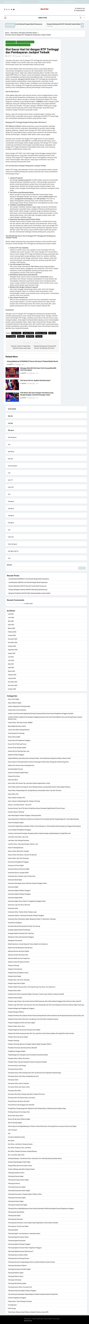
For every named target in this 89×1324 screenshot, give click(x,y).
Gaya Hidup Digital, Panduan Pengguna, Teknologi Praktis (24, 815)
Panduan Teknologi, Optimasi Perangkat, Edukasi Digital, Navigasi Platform (29, 1044)
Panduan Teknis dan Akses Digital (18, 1037)
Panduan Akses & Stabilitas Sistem (18, 972)
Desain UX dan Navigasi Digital (17, 747)
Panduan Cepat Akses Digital (16, 983)
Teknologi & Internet (14, 1183)
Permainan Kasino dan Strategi (17, 1065)
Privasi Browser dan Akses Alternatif (18, 1101)
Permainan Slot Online (14, 1090)
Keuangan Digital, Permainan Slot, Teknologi (21, 933)
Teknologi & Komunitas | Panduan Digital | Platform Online (25, 1194)
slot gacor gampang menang (25, 42)
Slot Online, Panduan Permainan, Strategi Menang (22, 1151)
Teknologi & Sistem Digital (15, 1201)
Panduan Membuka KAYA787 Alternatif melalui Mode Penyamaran (48, 24)
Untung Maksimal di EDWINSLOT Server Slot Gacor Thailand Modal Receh (32, 361)
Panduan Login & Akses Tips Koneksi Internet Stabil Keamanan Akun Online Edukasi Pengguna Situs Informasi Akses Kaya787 (44, 1001)
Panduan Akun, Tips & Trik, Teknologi (18, 980)
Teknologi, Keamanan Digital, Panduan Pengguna (22, 1290)
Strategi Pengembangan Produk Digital (19, 1162)
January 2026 (12, 635)
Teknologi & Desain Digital (15, 1176)
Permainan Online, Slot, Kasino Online (19, 1087)
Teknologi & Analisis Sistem (16, 1172)
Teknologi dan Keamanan (15, 1219)
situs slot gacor (10, 42)
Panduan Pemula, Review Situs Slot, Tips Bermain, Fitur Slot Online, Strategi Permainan (33, 1019)
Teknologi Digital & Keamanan (16, 1240)
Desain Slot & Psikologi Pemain (17, 744)
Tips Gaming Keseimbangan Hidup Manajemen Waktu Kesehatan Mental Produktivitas (33, 1294)
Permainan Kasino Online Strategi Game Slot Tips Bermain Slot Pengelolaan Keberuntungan (34, 1073)
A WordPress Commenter (15, 603)
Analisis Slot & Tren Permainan (17, 710)
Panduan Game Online (14, 990)
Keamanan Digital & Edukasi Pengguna (19, 890)
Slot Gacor (11, 451)
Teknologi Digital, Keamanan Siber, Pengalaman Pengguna (25, 1248)
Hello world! (29, 603)
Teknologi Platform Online (15, 1276)
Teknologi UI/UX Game (14, 1280)
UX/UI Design (12, 1308)
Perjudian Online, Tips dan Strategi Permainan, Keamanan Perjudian (27, 1062)
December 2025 (12, 639)
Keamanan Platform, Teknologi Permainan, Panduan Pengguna (26, 915)
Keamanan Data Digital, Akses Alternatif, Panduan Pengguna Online (27, 883)
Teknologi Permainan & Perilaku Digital (19, 1269)
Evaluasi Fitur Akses (14, 776)
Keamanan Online (13, 908)
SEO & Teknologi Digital (15, 1122)
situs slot (11, 487)
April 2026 (11, 624)
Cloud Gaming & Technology (16, 733)
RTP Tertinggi (11, 336)
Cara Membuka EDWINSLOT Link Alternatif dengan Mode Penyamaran (29, 579)
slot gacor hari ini (13, 551)
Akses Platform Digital (14, 703)
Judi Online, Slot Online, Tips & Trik (18, 837)
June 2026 (11, 617)
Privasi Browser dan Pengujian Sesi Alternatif (21, 1105)
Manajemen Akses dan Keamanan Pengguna (21, 937)
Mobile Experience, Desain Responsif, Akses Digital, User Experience (28, 944)
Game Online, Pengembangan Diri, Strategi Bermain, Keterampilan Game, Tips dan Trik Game (34, 790)
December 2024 (12, 682)
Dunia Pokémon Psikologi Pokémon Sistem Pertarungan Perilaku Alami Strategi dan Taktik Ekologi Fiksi (38, 762)
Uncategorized (12, 1305)
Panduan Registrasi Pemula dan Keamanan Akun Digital (24, 1030)
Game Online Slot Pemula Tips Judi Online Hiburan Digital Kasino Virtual (29, 783)
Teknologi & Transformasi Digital (17, 1205)
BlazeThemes (28, 1320)
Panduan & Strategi (13, 965)
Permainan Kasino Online (15, 1069)
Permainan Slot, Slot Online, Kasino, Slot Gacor (21, 1097)
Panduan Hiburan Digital (15, 997)
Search (9, 565)
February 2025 (12, 674)
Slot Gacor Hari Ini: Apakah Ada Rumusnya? (35, 380)
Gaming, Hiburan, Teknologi (16, 812)
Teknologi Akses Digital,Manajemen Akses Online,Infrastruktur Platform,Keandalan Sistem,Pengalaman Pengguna (41, 1208)
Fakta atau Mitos (13, 780)
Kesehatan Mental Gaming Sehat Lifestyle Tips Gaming (24, 926)
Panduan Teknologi (13, 1040)
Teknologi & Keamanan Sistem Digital (19, 1190)
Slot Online (30, 336)
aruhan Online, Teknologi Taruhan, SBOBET (20, 722)
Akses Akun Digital (13, 699)
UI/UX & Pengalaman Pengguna (17, 1298)
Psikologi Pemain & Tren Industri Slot (19, 1112)
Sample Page (42, 18)
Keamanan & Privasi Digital (16, 865)
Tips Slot (39, 336)
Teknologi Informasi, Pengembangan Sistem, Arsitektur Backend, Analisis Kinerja (31, 1262)
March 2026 (11, 628)
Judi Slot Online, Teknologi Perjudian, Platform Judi (23, 844)
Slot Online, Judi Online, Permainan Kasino (18, 45)
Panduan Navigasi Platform (16, 1012)
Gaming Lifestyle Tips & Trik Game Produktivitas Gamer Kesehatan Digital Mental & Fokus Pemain (36, 808)
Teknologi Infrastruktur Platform (17, 1265)
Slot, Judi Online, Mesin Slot (16, 1155)
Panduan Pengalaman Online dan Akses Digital (21, 1023)
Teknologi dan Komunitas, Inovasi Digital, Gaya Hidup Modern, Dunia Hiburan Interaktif (33, 1223)
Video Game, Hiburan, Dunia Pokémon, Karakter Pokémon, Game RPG (28, 1312)
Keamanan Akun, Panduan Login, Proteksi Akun (21, 876)
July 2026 (11, 614)
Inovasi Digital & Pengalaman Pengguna (19, 830)
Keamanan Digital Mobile (15, 897)
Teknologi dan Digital (14, 1215)
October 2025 (12, 646)
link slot (10, 459)
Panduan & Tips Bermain (15, 969)
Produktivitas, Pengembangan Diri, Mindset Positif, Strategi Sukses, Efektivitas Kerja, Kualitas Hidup (37, 1108)
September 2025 (12, 649)
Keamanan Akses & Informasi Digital (18, 869)
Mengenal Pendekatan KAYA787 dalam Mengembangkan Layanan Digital (29, 593)
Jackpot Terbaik (28, 333)
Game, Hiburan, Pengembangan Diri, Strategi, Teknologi (24, 801)
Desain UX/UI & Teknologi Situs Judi (18, 751)
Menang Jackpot (41, 333)
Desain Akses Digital (14, 737)
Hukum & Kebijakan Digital (15, 822)
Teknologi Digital (13, 1230)
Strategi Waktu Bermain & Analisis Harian (20, 1165)
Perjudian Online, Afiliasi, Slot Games (18, 1058)
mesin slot (52, 333)
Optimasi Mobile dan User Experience (19, 958)
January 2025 (12, 678)
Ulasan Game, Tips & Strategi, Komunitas (20, 1301)
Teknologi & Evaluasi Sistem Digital (18, 1180)
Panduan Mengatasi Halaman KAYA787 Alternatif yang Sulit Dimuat (57, 2)
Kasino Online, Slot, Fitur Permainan (18, 858)
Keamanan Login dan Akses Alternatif (19, 905)
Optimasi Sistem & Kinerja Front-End (18, 962)
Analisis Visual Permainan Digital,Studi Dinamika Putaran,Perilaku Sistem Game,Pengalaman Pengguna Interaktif (40, 713)
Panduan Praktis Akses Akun (16, 1026)
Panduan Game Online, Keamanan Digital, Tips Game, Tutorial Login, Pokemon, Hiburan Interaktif (36, 994)
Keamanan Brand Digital (15, 880)
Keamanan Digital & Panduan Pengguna (19, 894)
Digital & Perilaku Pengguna (16, 755)
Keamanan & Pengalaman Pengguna (18, 862)
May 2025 (11, 664)
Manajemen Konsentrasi (15, 940)
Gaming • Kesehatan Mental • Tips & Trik (19, 805)
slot (9, 444)
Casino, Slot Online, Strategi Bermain (18, 730)
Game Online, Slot (13, 794)
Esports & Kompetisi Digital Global (18, 772)
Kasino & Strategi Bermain (15, 847)
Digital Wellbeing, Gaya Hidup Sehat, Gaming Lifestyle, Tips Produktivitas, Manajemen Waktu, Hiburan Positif (39, 758)
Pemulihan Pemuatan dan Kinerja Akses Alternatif (22, 1048)
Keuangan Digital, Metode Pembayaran (19, 930)
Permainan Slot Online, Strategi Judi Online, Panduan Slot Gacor (26, 1094)
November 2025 (12, 642)
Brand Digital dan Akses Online (17, 726)
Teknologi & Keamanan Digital (16, 1187)
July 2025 (11, 657)
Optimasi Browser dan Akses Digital (18, 951)
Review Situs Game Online (15, 1115)
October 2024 (12, 689)
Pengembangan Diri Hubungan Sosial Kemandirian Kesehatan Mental (28, 1055)
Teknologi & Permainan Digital (17, 1198)
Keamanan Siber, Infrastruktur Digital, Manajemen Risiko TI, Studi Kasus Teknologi (32, 919)
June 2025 (11, 660)
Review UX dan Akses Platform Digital (19, 1119)
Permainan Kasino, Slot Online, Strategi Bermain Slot (23, 1076)
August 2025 (11, 653)
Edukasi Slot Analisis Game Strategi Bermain (21, 765)
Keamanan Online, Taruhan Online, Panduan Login (22, 912)
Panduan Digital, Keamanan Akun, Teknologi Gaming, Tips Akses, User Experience (31, 987)
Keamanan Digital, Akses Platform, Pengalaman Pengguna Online (27, 901)
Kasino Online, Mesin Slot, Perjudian (18, 851)
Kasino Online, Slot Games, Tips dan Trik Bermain (22, 855)
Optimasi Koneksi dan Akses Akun (18, 955)
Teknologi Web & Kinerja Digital (17, 1283)
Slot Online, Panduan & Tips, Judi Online (19, 1147)
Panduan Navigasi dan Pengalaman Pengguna (21, 1008)
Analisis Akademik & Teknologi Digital (19, 706)
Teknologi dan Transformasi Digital (18, 1226)
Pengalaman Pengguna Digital (16, 1051)
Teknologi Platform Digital (15, 1273)
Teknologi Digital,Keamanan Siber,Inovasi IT (20, 1251)
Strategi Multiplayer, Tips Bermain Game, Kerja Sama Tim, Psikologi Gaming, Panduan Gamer (35, 1158)
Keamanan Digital (13, 887)
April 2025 (11, 667)
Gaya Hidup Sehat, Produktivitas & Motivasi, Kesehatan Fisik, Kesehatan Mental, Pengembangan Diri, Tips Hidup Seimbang (43, 819)
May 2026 (11, 621)
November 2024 (12, 685)
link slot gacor (12, 437)
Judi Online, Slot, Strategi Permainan (18, 840)
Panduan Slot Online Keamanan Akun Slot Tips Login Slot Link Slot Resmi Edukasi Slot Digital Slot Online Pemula (41, 1033)
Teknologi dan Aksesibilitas (16, 1212)
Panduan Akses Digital (14, 976)
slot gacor (48, 87)
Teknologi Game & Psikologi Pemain (18, 1258)
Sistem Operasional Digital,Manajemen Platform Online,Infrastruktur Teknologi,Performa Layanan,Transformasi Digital (42, 1126)
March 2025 (11, 671)
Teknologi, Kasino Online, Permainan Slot (20, 1287)
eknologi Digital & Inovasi (15, 769)
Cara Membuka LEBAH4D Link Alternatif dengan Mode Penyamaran (28, 582)
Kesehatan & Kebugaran (15, 922)
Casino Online (16, 333)
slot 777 (10, 480)
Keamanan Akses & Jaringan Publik (18, 872)
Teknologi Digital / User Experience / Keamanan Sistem (24, 1233)
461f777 (9, 56)
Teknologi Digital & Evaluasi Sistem (18, 1237)
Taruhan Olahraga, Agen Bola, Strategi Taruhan (21, 1169)
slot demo (11, 508)
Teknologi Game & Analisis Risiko (18, 1255)
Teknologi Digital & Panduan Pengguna (19, 1244)
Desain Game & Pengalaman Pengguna (19, 740)
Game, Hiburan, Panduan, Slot (16, 797)
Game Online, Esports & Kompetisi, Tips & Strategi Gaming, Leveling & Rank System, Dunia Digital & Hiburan (39, 787)
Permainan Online (13, 1080)
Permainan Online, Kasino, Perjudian (18, 1083)
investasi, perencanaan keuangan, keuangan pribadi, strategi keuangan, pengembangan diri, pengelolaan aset (39, 833)
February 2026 (12, 632)
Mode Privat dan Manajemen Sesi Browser (20, 947)
